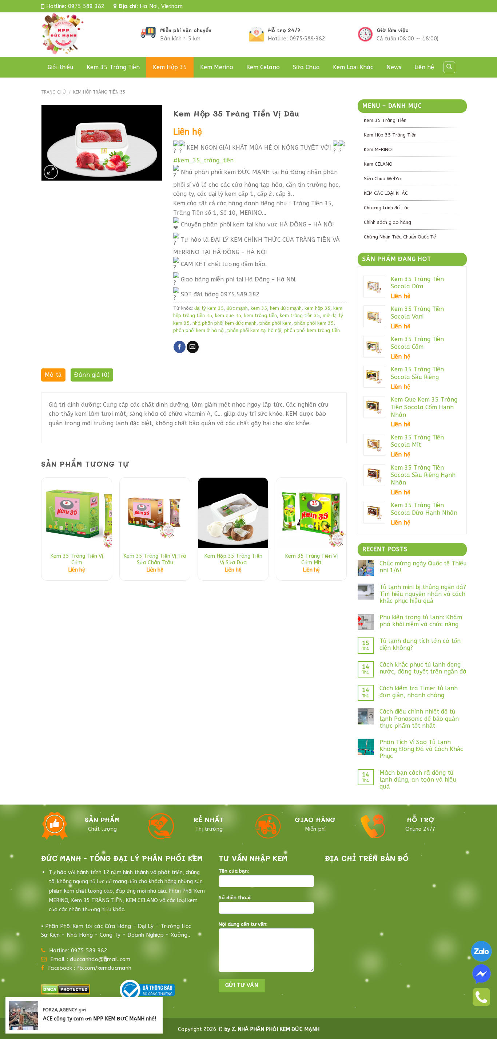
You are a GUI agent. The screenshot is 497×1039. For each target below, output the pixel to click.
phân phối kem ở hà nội (198, 330)
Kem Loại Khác (353, 67)
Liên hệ (424, 67)
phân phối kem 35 (314, 323)
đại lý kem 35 (209, 308)
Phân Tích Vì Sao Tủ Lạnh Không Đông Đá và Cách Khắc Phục (421, 749)
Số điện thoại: (235, 898)
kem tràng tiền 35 (300, 315)
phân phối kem (275, 323)
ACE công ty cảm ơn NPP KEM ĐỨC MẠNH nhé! (99, 1019)
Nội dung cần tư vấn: (243, 924)
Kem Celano (263, 67)
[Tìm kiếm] (450, 67)
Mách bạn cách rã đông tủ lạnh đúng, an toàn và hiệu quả (417, 779)
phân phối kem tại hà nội (254, 330)
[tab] (53, 376)
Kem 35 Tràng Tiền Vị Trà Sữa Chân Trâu (154, 559)
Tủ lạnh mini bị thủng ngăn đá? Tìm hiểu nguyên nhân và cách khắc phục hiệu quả (422, 594)
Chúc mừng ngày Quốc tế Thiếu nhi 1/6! (423, 567)
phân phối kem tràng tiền (312, 330)
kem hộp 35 (317, 308)
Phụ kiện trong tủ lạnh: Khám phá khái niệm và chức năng (420, 621)
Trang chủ (53, 92)
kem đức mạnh (286, 308)
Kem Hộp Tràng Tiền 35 (99, 92)
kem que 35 (228, 315)
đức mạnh (237, 308)
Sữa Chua (306, 67)
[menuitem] (412, 120)
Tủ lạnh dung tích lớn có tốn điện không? (420, 644)
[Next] (346, 532)
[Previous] (41, 532)
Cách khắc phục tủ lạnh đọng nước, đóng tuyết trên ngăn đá (422, 668)
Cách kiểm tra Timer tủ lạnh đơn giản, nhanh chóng (418, 692)
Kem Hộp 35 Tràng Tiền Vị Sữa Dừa (233, 559)
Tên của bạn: (234, 871)
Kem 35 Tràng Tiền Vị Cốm (76, 559)
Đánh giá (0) (92, 374)
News (393, 67)
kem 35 (259, 308)
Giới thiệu (60, 67)
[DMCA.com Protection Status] (65, 989)
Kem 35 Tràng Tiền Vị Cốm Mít (311, 559)
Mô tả (53, 374)
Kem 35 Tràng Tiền (113, 67)
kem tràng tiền (260, 315)
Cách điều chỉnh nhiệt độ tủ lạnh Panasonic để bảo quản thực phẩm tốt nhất (419, 718)
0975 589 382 (86, 6)
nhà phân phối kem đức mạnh (224, 323)
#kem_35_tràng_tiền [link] (203, 160)
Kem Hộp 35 (170, 67)
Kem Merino (216, 67)
